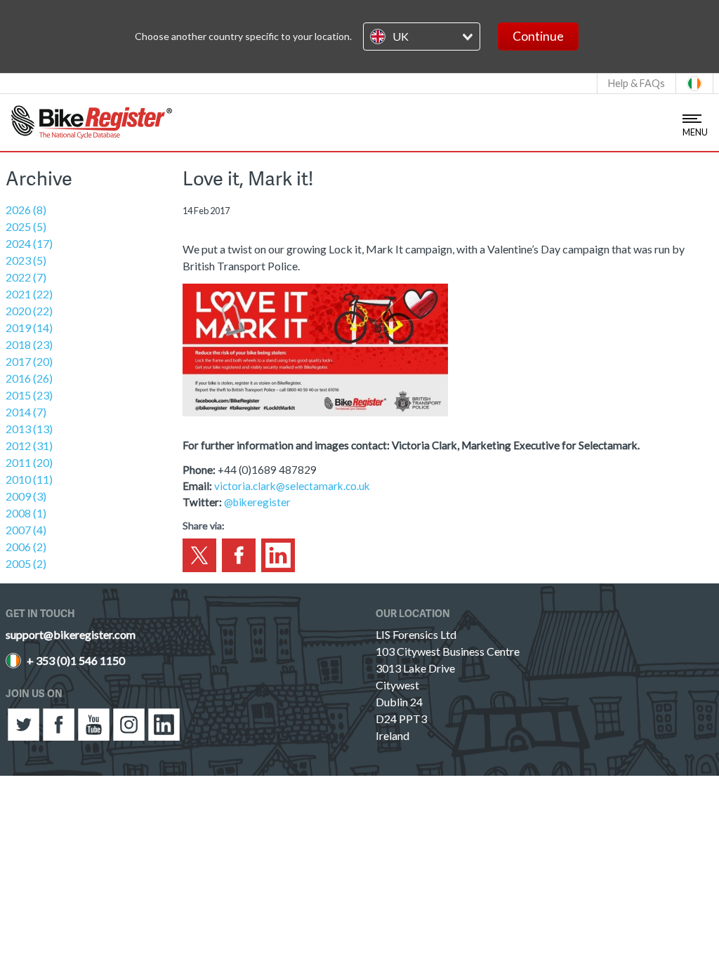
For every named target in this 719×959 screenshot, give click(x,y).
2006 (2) (26, 546)
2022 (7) (26, 277)
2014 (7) (26, 411)
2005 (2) (26, 563)
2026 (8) (26, 209)
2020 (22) (29, 310)
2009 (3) (26, 496)
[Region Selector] (694, 83)
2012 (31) (29, 445)
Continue (538, 36)
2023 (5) (26, 260)
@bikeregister (257, 502)
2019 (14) (29, 327)
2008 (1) (26, 513)
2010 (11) (29, 479)
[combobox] (421, 36)
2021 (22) (29, 293)
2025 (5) (26, 226)
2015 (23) (29, 395)
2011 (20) (29, 462)
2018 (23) (29, 344)
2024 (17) (29, 243)
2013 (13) (29, 428)
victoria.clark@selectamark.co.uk (292, 485)
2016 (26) (29, 378)
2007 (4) (26, 529)
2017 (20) (29, 361)
